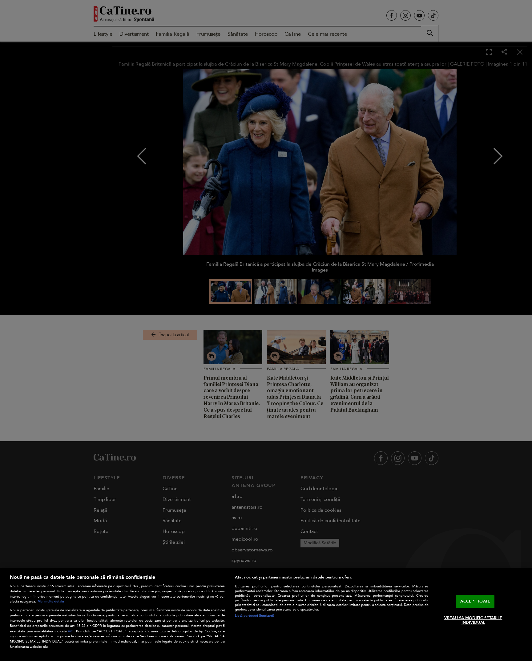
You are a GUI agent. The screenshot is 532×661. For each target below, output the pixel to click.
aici (71, 631)
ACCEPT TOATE (475, 601)
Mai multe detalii (51, 601)
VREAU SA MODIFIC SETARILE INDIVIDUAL (473, 620)
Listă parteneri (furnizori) (254, 615)
